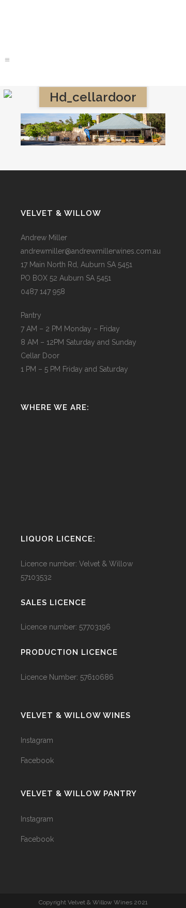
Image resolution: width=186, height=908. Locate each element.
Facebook (37, 760)
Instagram (37, 740)
